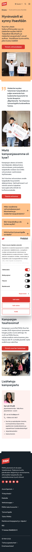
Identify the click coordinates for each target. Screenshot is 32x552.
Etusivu (4, 10)
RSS (3, 526)
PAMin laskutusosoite (9, 507)
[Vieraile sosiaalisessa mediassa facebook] (3, 482)
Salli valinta (16, 305)
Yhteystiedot (6, 494)
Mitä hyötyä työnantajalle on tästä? (14, 233)
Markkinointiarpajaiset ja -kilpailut (14, 521)
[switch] (27, 275)
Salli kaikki (16, 299)
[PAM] (6, 4)
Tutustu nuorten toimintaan (15, 348)
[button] (25, 4)
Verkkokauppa (7, 503)
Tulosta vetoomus (11, 196)
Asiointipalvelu (7, 489)
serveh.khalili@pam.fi (12, 414)
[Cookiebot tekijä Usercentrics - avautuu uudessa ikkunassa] (22, 239)
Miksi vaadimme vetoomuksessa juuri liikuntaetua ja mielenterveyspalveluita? (14, 210)
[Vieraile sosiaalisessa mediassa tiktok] (17, 482)
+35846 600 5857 (12, 417)
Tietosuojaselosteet (9, 543)
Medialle (5, 498)
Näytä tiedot (22, 293)
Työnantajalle (7, 512)
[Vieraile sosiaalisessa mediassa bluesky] (6, 482)
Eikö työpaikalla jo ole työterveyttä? (13, 223)
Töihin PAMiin (6, 517)
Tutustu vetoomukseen (13, 47)
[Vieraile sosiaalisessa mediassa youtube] (13, 482)
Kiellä (16, 311)
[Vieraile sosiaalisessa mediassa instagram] (10, 482)
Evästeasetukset (8, 546)
